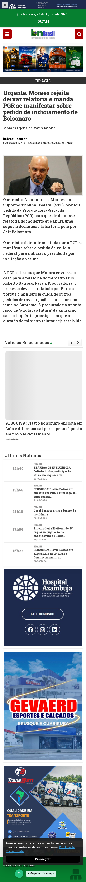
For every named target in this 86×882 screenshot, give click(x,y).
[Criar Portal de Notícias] (75, 874)
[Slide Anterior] (71, 342)
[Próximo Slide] (78, 342)
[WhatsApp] (19, 873)
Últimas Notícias (22, 455)
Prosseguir (43, 859)
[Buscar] (79, 34)
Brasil (43, 80)
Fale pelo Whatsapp (41, 873)
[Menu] (7, 34)
